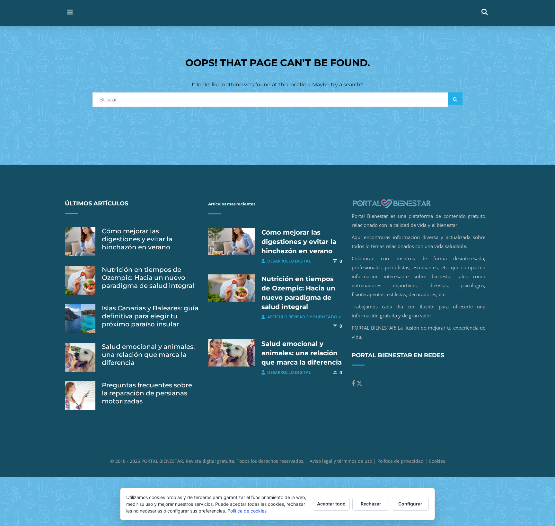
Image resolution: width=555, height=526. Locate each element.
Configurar (410, 503)
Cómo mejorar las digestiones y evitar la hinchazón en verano (137, 239)
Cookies (437, 461)
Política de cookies (247, 510)
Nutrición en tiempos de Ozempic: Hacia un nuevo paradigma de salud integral (148, 277)
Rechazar (371, 503)
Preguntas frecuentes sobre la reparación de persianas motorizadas (147, 393)
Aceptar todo (331, 503)
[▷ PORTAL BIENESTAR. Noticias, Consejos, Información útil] (215, 13)
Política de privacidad (400, 461)
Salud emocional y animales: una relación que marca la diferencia (148, 354)
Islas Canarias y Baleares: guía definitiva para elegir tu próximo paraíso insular (150, 316)
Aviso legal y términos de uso (341, 461)
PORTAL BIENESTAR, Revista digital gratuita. (189, 461)
